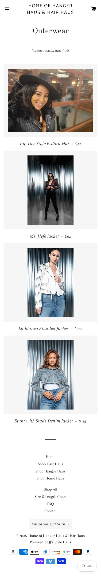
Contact (50, 511)
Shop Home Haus (50, 478)
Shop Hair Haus (50, 464)
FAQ (50, 504)
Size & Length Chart (50, 496)
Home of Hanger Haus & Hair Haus (50, 9)
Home (50, 456)
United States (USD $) (48, 524)
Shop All (50, 489)
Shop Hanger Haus (50, 471)
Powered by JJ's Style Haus (50, 542)
